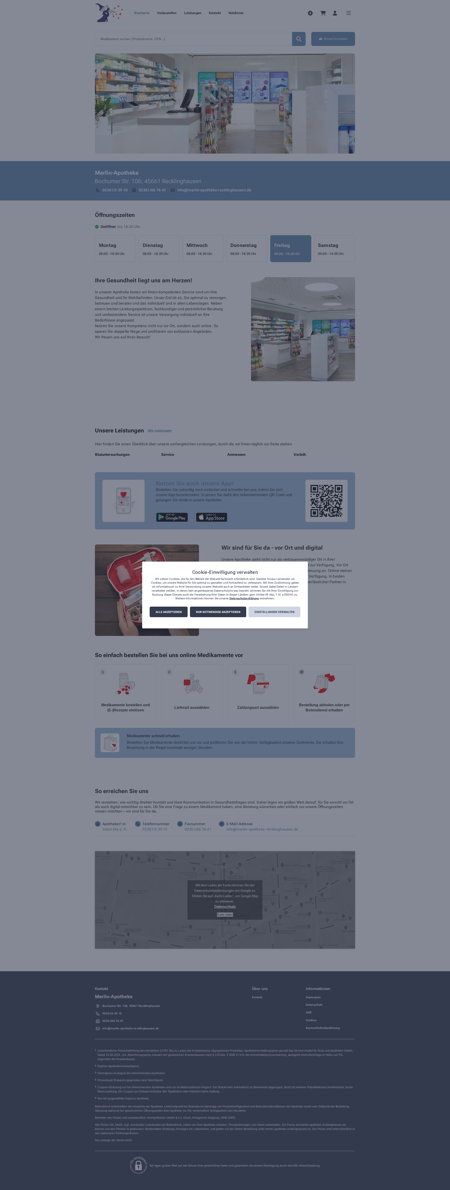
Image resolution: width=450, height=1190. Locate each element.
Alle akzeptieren (169, 612)
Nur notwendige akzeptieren (218, 612)
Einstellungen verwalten (275, 612)
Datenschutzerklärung (244, 598)
